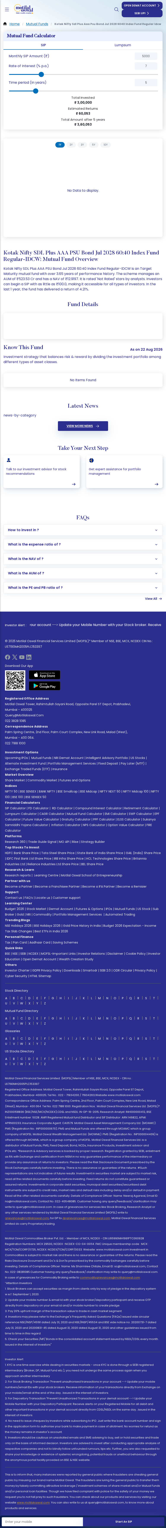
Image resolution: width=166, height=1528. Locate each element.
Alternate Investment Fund (25, 763)
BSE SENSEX (28, 791)
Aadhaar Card (39, 942)
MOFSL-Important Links (58, 953)
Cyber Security (16, 976)
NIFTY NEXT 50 (110, 791)
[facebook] (7, 658)
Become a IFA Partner (98, 886)
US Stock (143, 909)
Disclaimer (115, 953)
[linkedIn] (28, 658)
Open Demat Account (140, 5)
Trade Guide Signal (42, 842)
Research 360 (15, 842)
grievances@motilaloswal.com (27, 1218)
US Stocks (138, 758)
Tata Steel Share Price (58, 853)
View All (151, 599)
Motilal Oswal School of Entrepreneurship (91, 875)
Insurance (60, 769)
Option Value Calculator (126, 825)
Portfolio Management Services (72, 763)
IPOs (109, 909)
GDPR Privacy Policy (46, 970)
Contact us (13, 898)
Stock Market (36, 909)
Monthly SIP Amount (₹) (29, 56)
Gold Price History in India (82, 926)
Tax (7, 942)
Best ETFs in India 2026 (51, 931)
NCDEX (33, 953)
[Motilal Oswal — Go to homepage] (21, 9)
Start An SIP (123, 1521)
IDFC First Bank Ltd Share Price (29, 858)
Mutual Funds (41, 758)
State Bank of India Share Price (100, 853)
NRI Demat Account (69, 758)
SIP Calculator (15, 808)
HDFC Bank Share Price (22, 853)
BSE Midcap (88, 791)
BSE (7, 953)
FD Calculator (38, 808)
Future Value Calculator (41, 819)
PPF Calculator (104, 819)
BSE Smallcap (68, 791)
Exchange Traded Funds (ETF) (27, 769)
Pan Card (20, 942)
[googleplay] (45, 685)
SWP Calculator (140, 814)
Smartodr (90, 970)
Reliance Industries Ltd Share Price (53, 864)
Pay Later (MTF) (133, 763)
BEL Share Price (92, 864)
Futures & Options (89, 909)
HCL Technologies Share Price (108, 858)
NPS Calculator (94, 825)
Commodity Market (42, 780)
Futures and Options (75, 780)
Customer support (67, 898)
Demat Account (61, 909)
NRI (28, 914)
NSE (15, 953)
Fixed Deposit (108, 763)
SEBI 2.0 (105, 970)
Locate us (42, 898)
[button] (51, 56)
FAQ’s (29, 898)
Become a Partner (18, 886)
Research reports (18, 875)
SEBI (23, 953)
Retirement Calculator (141, 808)
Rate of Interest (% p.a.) (29, 65)
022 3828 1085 (15, 721)
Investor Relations (91, 953)
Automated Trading (120, 914)
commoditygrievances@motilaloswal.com (110, 1277)
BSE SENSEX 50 (36, 797)
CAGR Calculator (51, 814)
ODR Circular (122, 970)
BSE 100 (17, 797)
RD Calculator (62, 808)
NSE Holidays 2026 (18, 926)
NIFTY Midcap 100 (135, 791)
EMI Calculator (115, 814)
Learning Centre (45, 875)
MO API (64, 842)
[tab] (60, 145)
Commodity (42, 914)
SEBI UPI (139, 13)
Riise (75, 842)
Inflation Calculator (65, 825)
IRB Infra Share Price (69, 858)
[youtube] (21, 658)
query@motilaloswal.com (24, 715)
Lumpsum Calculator (21, 814)
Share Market (15, 780)
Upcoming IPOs (16, 758)
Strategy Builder (93, 842)
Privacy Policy (145, 970)
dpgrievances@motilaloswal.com (86, 1218)
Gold (20, 914)
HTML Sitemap (40, 976)
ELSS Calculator (128, 819)
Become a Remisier (132, 886)
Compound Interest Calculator (98, 808)
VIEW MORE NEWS (80, 426)
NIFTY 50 (11, 791)
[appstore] (45, 674)
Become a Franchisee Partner (57, 886)
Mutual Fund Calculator (84, 814)
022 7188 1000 (15, 743)
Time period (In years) (27, 82)
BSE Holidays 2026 (47, 926)
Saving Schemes (65, 942)
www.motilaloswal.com (33, 1502)
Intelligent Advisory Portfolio (107, 758)
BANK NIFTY (47, 791)
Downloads (72, 970)
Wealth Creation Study (76, 959)
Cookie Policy (136, 953)
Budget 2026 (14, 909)
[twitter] (15, 658)
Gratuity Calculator (76, 819)
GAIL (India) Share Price (143, 853)
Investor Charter (17, 970)
